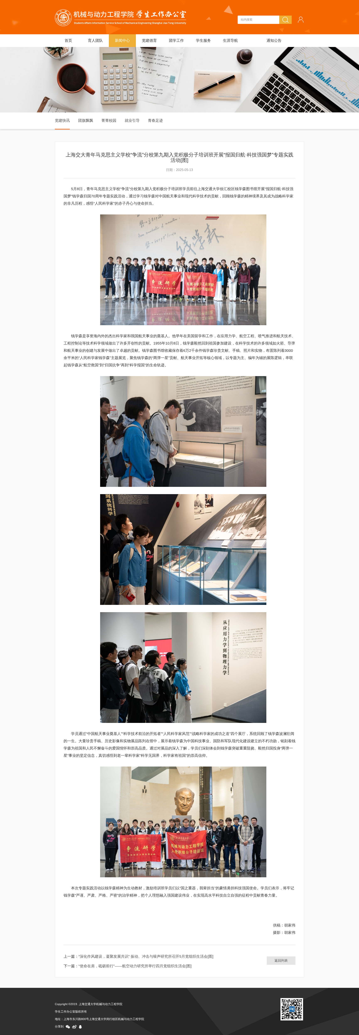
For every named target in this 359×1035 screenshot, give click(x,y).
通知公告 (274, 40)
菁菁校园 (108, 120)
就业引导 (132, 120)
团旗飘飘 (85, 120)
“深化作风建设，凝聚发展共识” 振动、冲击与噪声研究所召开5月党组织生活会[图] (146, 956)
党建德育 (149, 40)
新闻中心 (122, 40)
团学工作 (176, 40)
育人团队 (95, 40)
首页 (68, 40)
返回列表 (281, 960)
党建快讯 (62, 120)
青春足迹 (155, 120)
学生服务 (203, 40)
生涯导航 (230, 40)
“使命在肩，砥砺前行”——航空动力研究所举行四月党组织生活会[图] (135, 966)
